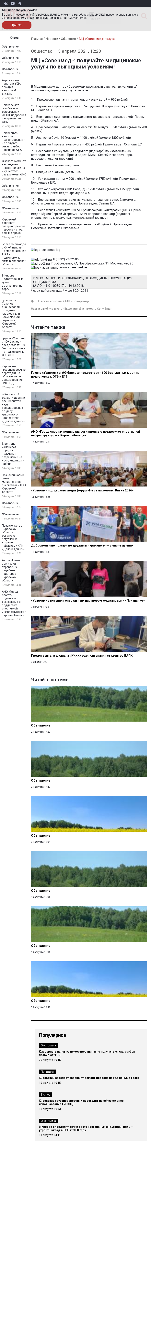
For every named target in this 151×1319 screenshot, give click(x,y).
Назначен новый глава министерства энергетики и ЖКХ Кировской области (14, 483)
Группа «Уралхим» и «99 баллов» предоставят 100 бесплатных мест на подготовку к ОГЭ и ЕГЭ (14, 347)
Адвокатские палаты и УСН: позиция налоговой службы (11, 87)
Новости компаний (50, 301)
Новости (52, 39)
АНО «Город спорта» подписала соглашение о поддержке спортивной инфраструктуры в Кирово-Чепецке (14, 603)
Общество (68, 39)
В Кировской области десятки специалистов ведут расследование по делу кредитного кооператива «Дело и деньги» (13, 408)
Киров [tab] (14, 37)
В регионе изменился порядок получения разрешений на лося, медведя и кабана (13, 454)
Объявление (10, 46)
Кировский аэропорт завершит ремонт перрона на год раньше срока (13, 226)
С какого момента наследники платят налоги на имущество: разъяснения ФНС (14, 167)
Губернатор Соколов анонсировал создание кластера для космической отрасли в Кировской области (11, 314)
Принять (17, 25)
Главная (37, 39)
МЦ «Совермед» (77, 301)
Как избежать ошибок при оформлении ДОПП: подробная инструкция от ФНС (14, 113)
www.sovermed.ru (73, 267)
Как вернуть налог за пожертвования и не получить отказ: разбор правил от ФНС (13, 141)
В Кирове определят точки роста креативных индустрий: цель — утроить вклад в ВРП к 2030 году (86, 1128)
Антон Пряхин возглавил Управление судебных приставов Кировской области (11, 570)
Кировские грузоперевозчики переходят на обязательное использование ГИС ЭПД (14, 375)
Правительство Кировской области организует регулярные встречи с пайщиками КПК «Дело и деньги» (13, 537)
